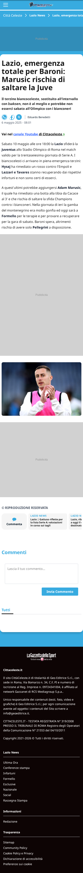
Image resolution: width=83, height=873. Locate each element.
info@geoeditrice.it (16, 713)
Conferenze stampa (16, 768)
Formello (9, 779)
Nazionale (10, 789)
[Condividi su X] (19, 117)
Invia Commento (60, 591)
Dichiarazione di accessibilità (23, 859)
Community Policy (15, 848)
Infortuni (9, 773)
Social (7, 795)
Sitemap (8, 842)
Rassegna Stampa (15, 800)
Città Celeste (12, 15)
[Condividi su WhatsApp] (4, 117)
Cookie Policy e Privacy (18, 853)
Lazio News (37, 15)
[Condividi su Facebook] (12, 117)
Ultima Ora (10, 762)
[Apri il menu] (5, 4)
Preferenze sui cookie (17, 864)
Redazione (10, 821)
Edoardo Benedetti (39, 117)
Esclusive (9, 784)
